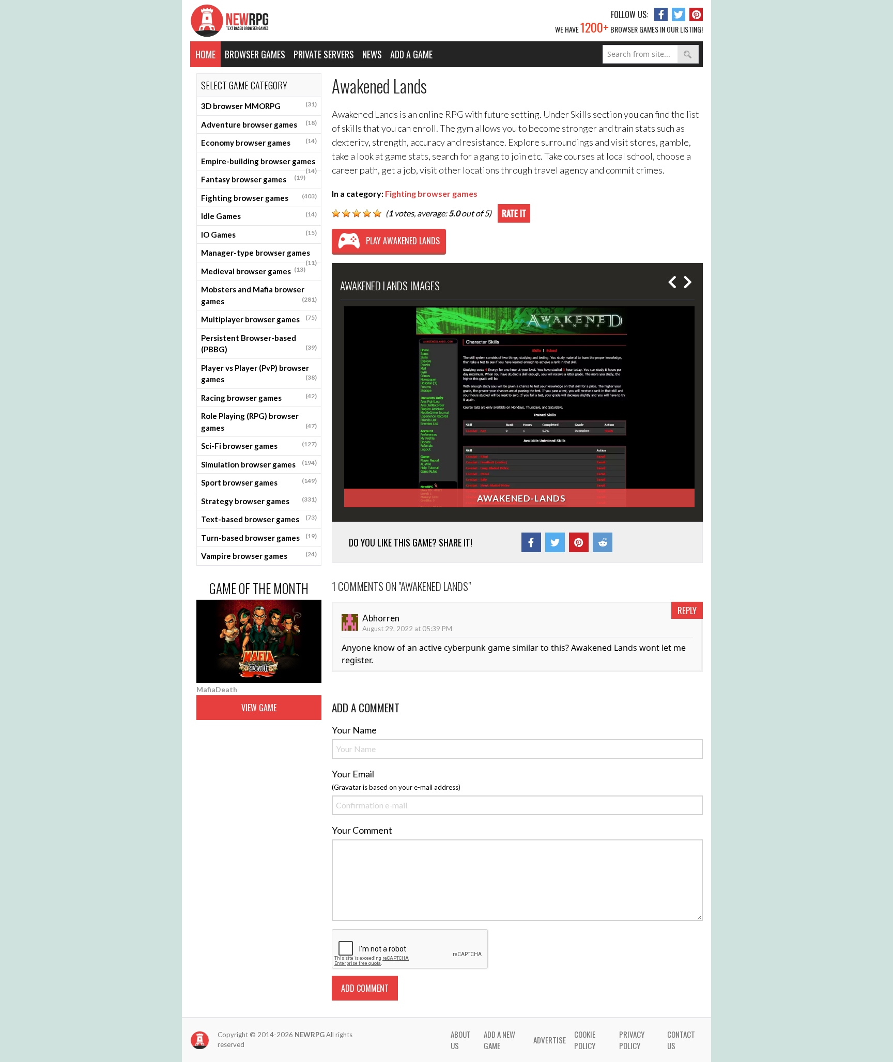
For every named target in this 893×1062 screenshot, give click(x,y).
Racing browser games (259, 397)
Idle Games (259, 215)
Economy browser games (259, 142)
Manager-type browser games (259, 255)
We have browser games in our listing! (629, 27)
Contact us (681, 1040)
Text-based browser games (259, 518)
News (372, 54)
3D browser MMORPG (259, 105)
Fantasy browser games (253, 179)
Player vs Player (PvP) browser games (259, 373)
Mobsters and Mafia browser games (259, 295)
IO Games (259, 234)
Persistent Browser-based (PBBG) (259, 343)
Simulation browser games (259, 464)
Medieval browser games (253, 271)
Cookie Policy (584, 1040)
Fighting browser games (259, 197)
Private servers (324, 54)
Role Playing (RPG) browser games (259, 421)
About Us (461, 1040)
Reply (687, 610)
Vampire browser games (259, 555)
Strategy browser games (259, 500)
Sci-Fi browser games (259, 445)
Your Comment (362, 830)
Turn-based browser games (259, 537)
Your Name (354, 730)
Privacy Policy (631, 1040)
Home (205, 54)
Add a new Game (499, 1040)
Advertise (549, 1039)
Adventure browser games (259, 124)
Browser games (255, 54)
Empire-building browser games (259, 164)
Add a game (411, 54)
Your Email (353, 773)
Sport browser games (259, 482)
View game (258, 707)
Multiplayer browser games (259, 319)
